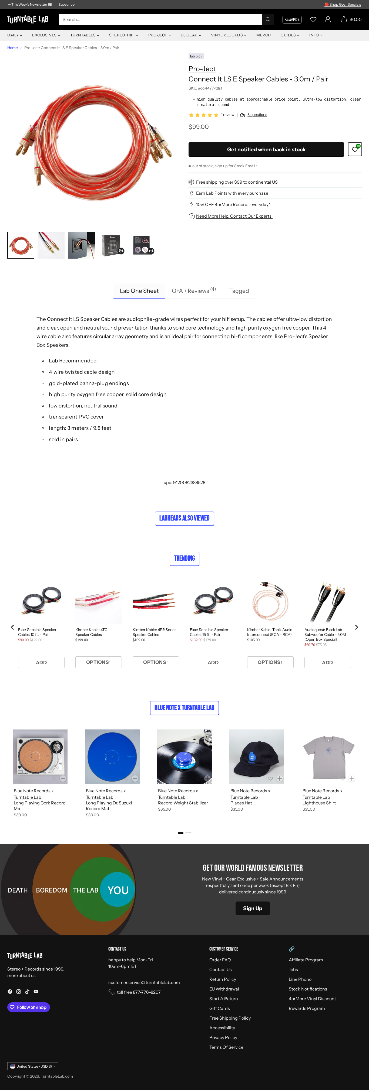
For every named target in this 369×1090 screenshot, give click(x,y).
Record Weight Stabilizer (183, 802)
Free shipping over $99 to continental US (237, 182)
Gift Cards (219, 1008)
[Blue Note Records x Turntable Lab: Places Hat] (256, 756)
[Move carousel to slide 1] (180, 833)
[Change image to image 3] (81, 245)
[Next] (360, 774)
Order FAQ (220, 959)
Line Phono (300, 979)
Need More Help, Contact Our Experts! (234, 216)
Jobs (293, 969)
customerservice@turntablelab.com (144, 982)
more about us (21, 975)
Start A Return (223, 998)
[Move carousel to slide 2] (188, 833)
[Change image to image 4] (111, 245)
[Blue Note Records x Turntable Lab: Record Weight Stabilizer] (184, 756)
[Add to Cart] (63, 778)
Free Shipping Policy (230, 1018)
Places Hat (241, 802)
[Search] (268, 19)
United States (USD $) (34, 1066)
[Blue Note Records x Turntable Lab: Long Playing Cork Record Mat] (40, 756)
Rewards (292, 19)
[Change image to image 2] (51, 245)
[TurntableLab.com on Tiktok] (27, 992)
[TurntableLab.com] (29, 19)
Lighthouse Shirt (319, 802)
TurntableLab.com (57, 1076)
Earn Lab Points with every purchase (232, 193)
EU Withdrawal (224, 989)
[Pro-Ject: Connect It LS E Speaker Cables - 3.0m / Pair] (93, 139)
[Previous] (9, 774)
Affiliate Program (306, 959)
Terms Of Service (226, 1047)
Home (12, 47)
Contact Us (220, 969)
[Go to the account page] (328, 19)
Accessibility (222, 1027)
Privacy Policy (223, 1037)
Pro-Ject (202, 69)
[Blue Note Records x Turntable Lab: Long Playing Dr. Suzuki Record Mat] (112, 756)
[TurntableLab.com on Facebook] (10, 992)
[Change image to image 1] (20, 245)
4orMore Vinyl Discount (312, 998)
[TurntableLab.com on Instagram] (18, 992)
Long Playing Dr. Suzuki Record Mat (109, 805)
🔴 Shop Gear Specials (342, 4)
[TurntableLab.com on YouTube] (36, 992)
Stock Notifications (308, 989)
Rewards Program (307, 1008)
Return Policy (222, 979)
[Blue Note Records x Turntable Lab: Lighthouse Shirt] (328, 756)
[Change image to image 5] (141, 245)
